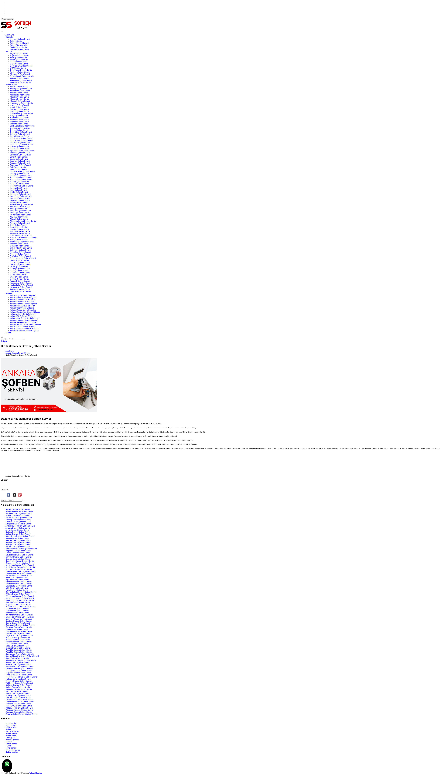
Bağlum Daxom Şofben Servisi (18, 534)
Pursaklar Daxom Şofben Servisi (19, 652)
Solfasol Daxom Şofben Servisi (18, 664)
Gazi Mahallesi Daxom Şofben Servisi (21, 592)
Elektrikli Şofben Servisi (20, 49)
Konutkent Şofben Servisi (20, 211)
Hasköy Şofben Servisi (19, 182)
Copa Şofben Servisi (18, 62)
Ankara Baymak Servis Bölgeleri (23, 298)
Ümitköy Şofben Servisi (19, 279)
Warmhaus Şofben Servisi (20, 82)
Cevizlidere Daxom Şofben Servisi (20, 555)
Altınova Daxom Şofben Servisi (18, 522)
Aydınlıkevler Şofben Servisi (21, 103)
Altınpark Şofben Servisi (20, 101)
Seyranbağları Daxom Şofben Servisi (21, 660)
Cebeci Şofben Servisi (19, 130)
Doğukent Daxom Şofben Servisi (19, 569)
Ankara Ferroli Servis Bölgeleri (22, 300)
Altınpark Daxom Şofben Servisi (18, 524)
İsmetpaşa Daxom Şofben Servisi (19, 615)
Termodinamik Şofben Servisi (22, 76)
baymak (9, 742)
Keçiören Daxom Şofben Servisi (19, 621)
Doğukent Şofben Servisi (20, 149)
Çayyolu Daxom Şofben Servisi (18, 559)
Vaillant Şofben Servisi (19, 78)
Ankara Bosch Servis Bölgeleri (22, 306)
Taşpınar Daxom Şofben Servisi (18, 673)
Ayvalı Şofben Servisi (19, 107)
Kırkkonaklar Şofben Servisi (21, 204)
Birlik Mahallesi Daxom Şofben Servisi (21, 549)
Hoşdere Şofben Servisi (20, 184)
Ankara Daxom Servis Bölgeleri (23, 310)
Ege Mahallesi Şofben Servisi (22, 151)
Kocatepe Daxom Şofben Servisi (19, 627)
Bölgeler (9, 293)
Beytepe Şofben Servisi (19, 122)
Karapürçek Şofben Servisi (21, 196)
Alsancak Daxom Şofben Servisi (19, 518)
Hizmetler (9, 37)
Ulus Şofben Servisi (18, 275)
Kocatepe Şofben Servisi (20, 207)
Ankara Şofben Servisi (19, 87)
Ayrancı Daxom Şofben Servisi (18, 528)
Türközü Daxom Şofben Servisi (18, 679)
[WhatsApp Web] (7, 766)
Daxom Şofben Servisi (19, 64)
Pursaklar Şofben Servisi (20, 233)
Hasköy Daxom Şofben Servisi (18, 602)
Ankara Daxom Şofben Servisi (18, 509)
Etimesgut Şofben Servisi (20, 165)
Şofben (8, 729)
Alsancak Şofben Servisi (20, 95)
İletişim (8, 333)
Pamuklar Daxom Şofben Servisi (19, 650)
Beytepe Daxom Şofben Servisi (18, 544)
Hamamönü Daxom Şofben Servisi (20, 598)
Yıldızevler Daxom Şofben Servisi (19, 708)
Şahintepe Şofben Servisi (20, 250)
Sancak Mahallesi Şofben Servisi (23, 238)
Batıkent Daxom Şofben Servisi (18, 540)
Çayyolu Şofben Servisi (19, 136)
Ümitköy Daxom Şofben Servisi (18, 695)
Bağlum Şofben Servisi (19, 111)
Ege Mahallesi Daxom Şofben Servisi (21, 571)
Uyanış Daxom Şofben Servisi (18, 693)
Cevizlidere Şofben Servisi (21, 132)
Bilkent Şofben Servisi (19, 124)
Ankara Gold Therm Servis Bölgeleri (25, 318)
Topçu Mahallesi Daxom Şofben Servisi (22, 677)
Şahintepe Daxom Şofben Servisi (19, 669)
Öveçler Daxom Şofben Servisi (18, 648)
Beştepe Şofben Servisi (19, 120)
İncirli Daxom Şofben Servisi (17, 611)
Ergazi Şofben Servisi (19, 159)
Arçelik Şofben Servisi (19, 53)
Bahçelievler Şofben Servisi (21, 113)
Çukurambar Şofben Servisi (21, 140)
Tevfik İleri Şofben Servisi (20, 256)
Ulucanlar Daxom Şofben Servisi (19, 689)
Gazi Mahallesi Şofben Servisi (22, 171)
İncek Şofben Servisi (18, 188)
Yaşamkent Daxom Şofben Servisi (19, 700)
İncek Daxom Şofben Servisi (17, 609)
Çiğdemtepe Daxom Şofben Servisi (20, 561)
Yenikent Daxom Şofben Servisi (18, 704)
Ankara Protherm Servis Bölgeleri (23, 320)
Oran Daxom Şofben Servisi (17, 644)
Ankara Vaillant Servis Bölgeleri (23, 326)
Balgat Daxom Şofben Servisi (18, 538)
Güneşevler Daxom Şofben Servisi (20, 596)
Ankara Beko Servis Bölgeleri (22, 302)
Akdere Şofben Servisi (19, 93)
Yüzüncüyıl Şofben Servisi (21, 287)
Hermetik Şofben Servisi (20, 39)
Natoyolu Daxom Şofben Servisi (19, 642)
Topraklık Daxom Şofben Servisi (19, 681)
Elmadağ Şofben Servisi (20, 153)
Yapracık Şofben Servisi (20, 281)
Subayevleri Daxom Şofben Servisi (20, 667)
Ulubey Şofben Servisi (19, 271)
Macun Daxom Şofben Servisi (18, 638)
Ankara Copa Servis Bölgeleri (22, 308)
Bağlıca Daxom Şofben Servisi (18, 532)
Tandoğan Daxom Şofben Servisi (19, 671)
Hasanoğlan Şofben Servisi (21, 180)
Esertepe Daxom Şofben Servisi (19, 584)
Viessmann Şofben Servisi (21, 80)
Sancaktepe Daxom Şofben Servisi (20, 654)
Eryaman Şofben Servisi (20, 161)
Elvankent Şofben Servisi (20, 155)
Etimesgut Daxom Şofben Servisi (19, 586)
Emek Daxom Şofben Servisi (17, 578)
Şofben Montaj (11, 733)
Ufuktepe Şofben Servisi (20, 269)
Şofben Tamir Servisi (18, 45)
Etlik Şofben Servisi (18, 167)
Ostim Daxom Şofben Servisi (17, 646)
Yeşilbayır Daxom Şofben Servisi (19, 706)
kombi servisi (11, 723)
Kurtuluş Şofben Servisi (19, 213)
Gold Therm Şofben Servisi (21, 70)
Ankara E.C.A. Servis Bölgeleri (22, 316)
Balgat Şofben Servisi (19, 116)
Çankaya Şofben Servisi (20, 134)
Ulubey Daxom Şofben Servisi (18, 687)
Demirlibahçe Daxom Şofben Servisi (20, 567)
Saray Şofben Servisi (18, 240)
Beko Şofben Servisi (18, 58)
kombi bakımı (11, 725)
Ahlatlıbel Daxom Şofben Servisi (19, 513)
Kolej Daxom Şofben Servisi (17, 629)
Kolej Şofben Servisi (18, 209)
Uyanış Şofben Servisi (19, 277)
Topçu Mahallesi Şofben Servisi (23, 258)
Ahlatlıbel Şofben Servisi (20, 91)
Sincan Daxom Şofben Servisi (18, 662)
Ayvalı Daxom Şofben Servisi (17, 530)
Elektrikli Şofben (12, 740)
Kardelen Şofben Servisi (20, 198)
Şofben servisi (11, 744)
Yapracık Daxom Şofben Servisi (18, 698)
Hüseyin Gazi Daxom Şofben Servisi (20, 607)
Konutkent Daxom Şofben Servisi (19, 631)
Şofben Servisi (16, 41)
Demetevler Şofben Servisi (21, 142)
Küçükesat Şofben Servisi (20, 215)
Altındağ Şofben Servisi (19, 97)
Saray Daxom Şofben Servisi (17, 658)
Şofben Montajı (12, 752)
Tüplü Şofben (11, 738)
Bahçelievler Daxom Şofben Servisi (20, 536)
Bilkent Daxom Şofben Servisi (18, 547)
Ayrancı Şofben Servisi (19, 105)
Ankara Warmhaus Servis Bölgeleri (24, 331)
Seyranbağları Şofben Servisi (22, 242)
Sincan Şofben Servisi (19, 244)
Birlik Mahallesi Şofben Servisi (22, 126)
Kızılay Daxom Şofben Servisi (18, 623)
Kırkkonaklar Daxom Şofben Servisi (20, 625)
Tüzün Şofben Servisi (19, 267)
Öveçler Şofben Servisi (19, 229)
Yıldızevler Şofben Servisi (20, 291)
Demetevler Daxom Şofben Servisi (20, 565)
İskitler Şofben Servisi (19, 192)
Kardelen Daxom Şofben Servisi (19, 619)
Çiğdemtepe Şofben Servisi (21, 138)
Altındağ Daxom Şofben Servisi (18, 520)
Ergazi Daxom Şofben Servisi (18, 580)
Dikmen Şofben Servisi (19, 147)
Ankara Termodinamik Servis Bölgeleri (25, 324)
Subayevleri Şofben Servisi (21, 248)
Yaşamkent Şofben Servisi (21, 283)
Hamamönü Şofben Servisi (21, 178)
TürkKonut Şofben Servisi (20, 264)
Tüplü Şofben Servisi (18, 47)
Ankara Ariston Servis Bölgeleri (22, 314)
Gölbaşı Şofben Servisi (19, 173)
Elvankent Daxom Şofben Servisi (19, 576)
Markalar (9, 51)
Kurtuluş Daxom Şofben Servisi (18, 633)
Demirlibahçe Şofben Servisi (21, 144)
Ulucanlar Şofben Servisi (20, 273)
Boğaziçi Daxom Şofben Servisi (18, 551)
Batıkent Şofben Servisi (19, 118)
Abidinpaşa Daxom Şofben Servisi (20, 511)
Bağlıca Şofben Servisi (19, 109)
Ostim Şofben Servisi (18, 227)
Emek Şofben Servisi (18, 157)
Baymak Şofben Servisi (19, 56)
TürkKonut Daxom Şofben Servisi (19, 683)
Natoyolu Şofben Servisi (20, 223)
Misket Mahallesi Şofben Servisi (23, 221)
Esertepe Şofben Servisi (20, 163)
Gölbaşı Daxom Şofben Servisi (18, 594)
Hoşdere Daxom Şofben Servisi (18, 604)
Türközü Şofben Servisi (19, 260)
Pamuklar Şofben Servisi (20, 231)
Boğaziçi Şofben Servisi (20, 128)
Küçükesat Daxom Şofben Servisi (19, 635)
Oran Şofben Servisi (18, 225)
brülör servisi (11, 727)
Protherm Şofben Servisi (20, 72)
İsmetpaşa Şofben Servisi (20, 194)
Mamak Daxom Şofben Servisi (18, 640)
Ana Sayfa (10, 35)
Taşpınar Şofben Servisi (20, 254)
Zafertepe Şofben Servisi (20, 289)
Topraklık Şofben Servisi (20, 262)
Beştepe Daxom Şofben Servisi (18, 542)
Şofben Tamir (11, 735)
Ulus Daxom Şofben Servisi (17, 691)
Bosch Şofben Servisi (19, 60)
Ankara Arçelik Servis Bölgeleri (22, 295)
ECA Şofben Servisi (18, 68)
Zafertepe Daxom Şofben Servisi (19, 712)
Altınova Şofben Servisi (19, 99)
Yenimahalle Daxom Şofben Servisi (20, 702)
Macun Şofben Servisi (19, 217)
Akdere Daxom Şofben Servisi (18, 516)
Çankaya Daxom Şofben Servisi (19, 557)
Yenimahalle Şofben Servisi (21, 285)
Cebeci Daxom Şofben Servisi (18, 553)
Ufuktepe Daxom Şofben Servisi (19, 685)
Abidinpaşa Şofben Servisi (21, 89)
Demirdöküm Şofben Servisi (21, 66)
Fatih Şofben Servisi (18, 169)
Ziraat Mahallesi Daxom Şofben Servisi (21, 714)
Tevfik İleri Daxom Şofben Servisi (19, 675)
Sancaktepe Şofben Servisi (21, 235)
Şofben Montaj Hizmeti (19, 43)
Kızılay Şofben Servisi (19, 202)
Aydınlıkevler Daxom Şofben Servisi (20, 526)
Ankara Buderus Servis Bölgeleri (23, 304)
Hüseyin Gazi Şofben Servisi (22, 186)
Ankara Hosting (35, 773)
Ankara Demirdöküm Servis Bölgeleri (25, 312)
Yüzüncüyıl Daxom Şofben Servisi (19, 710)
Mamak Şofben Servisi (19, 219)
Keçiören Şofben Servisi (20, 200)
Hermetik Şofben (12, 731)
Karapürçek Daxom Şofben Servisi (20, 617)
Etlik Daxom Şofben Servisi (17, 588)
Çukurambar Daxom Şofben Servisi (20, 563)
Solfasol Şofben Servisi (19, 246)
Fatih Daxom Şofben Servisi (17, 590)
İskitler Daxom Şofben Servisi (18, 613)
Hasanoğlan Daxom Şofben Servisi (20, 600)
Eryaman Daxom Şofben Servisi (19, 582)
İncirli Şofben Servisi (18, 190)
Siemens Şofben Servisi (20, 74)
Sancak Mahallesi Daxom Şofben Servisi (22, 656)
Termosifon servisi (13, 750)
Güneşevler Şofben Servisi (21, 176)
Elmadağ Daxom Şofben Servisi (19, 573)
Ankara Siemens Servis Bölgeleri (23, 322)
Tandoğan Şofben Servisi (20, 252)
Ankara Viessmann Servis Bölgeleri (24, 329)
